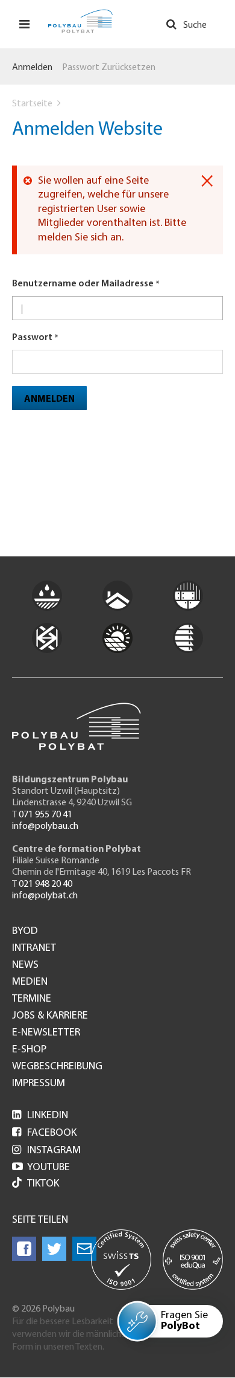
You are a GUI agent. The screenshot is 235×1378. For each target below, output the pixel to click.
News (25, 965)
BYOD (25, 931)
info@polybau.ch (45, 826)
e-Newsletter (46, 1033)
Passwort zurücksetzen (108, 67)
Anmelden (32, 67)
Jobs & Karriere (50, 1016)
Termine (31, 999)
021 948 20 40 (45, 884)
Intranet (34, 948)
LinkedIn (40, 1115)
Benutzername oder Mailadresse (83, 284)
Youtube (41, 1167)
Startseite (32, 104)
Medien (30, 982)
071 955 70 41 (45, 815)
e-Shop (29, 1050)
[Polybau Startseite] (80, 21)
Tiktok (43, 1184)
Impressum (38, 1083)
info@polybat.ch (45, 896)
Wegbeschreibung (57, 1066)
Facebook (44, 1133)
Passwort (32, 338)
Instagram (46, 1150)
